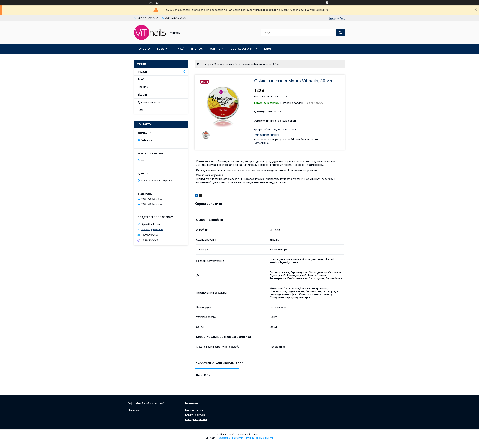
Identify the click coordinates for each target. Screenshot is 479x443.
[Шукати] (340, 32)
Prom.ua (257, 434)
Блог (267, 48)
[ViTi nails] (150, 39)
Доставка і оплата (243, 48)
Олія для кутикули (196, 419)
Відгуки (142, 94)
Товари (162, 48)
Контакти (217, 48)
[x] (200, 196)
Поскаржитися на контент (230, 438)
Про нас (197, 48)
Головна (143, 48)
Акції (181, 48)
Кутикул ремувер (195, 414)
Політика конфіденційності (259, 438)
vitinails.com (134, 410)
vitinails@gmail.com (152, 229)
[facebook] (196, 196)
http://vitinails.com (151, 224)
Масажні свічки (223, 64)
